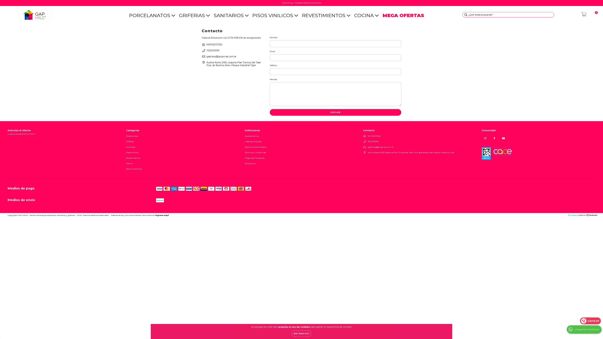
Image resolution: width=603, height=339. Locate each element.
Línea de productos (253, 141)
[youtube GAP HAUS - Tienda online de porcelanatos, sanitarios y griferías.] (503, 138)
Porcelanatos (150, 15)
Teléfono (273, 65)
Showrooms (250, 163)
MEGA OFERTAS (134, 169)
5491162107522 (214, 44)
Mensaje (273, 79)
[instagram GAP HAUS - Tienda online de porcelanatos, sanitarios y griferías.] (485, 138)
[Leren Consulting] (565, 215)
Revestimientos (324, 15)
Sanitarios (229, 15)
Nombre (273, 37)
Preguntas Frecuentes (254, 158)
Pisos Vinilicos (273, 15)
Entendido (301, 333)
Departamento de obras (255, 147)
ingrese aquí (162, 215)
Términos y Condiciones (255, 152)
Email (272, 51)
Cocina (364, 15)
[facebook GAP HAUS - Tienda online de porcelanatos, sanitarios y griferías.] (494, 138)
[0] (583, 15)
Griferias (192, 15)
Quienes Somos (252, 136)
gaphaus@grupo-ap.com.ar (221, 56)
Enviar (336, 112)
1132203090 (213, 50)
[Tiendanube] (588, 215)
